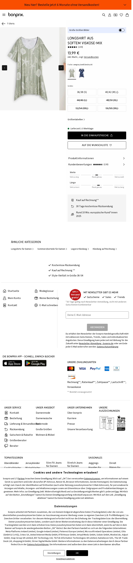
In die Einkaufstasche (95, 135)
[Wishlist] (121, 15)
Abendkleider (11, 463)
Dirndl (112, 463)
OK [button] (77, 553)
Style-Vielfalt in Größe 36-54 (67, 275)
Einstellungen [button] (54, 553)
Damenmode (43, 412)
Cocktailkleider (12, 468)
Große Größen (44, 429)
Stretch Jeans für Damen (75, 464)
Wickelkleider (32, 468)
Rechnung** (74, 382)
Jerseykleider (32, 463)
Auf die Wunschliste (95, 145)
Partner (21, 478)
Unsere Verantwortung (80, 429)
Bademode (42, 423)
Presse (71, 424)
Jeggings (93, 463)
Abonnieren (97, 327)
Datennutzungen (92, 478)
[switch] (122, 30)
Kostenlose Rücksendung (66, 265)
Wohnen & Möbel (45, 434)
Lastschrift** (118, 382)
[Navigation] (3, 15)
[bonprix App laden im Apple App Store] (12, 363)
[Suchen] (104, 15)
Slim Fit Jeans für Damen (54, 464)
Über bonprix (74, 413)
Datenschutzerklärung (107, 346)
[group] (29, 68)
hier (117, 491)
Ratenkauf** (89, 382)
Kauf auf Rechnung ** (63, 270)
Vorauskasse (74, 387)
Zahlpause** (103, 382)
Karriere (71, 418)
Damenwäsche (44, 418)
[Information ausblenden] (124, 4)
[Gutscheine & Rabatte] (115, 15)
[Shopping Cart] (127, 15)
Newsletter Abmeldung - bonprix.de (96, 343)
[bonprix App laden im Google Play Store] (36, 363)
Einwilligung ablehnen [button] (65, 558)
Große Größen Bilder (79, 30)
